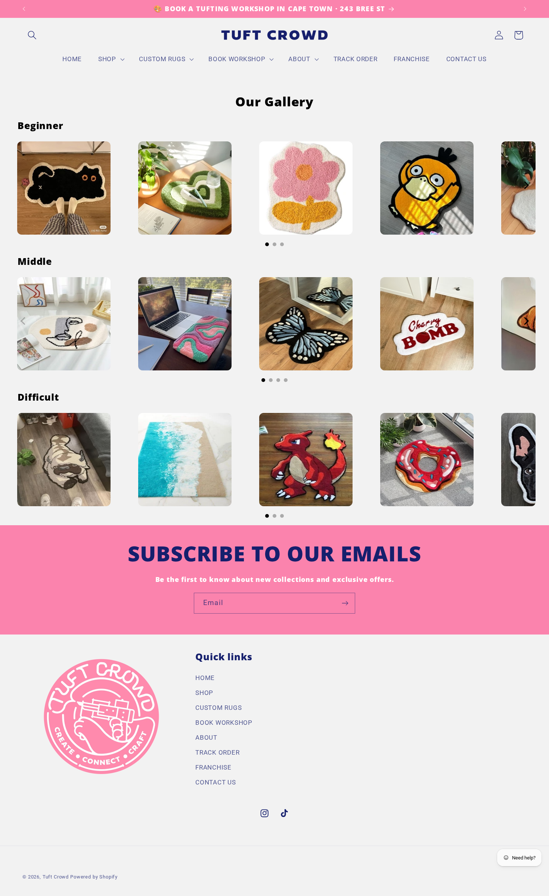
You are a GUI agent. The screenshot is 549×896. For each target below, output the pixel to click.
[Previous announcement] (24, 9)
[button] (32, 35)
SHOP (204, 692)
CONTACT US (215, 782)
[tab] (267, 244)
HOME (205, 678)
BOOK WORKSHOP (223, 722)
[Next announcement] (525, 9)
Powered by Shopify (94, 877)
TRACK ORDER (217, 752)
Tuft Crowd (56, 877)
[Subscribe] (345, 603)
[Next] (524, 182)
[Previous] (24, 182)
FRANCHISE (213, 767)
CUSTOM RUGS (218, 707)
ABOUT (206, 737)
